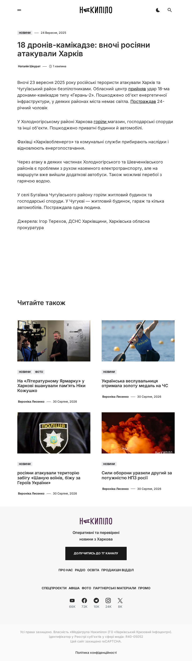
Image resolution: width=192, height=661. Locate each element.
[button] (19, 10)
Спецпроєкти (54, 588)
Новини (25, 32)
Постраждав (143, 101)
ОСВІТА (93, 570)
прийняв (137, 88)
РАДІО (80, 570)
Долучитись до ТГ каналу (96, 553)
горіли (101, 121)
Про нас (66, 570)
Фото (39, 372)
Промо (144, 588)
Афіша (74, 588)
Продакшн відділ (117, 570)
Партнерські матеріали (114, 588)
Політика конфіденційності (96, 652)
